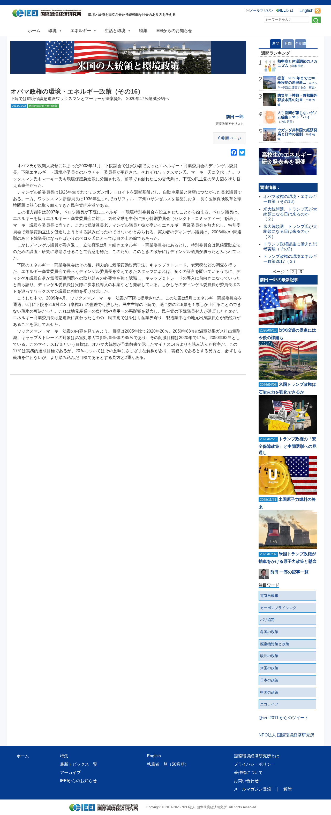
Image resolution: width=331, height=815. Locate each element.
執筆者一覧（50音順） (168, 764)
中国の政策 (269, 692)
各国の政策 (269, 632)
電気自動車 (269, 596)
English (306, 10)
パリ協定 (267, 620)
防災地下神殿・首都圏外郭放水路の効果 (297, 97)
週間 (275, 43)
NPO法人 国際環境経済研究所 (286, 735)
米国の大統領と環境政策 (43, 105)
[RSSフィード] (317, 10)
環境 (52, 30)
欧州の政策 (269, 656)
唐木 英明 (297, 65)
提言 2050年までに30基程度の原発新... (296, 80)
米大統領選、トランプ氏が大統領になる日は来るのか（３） (290, 231)
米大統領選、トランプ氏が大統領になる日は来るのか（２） (290, 214)
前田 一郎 (235, 116)
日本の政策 (269, 680)
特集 (143, 30)
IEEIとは (287, 10)
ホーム (34, 30)
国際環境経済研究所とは (256, 756)
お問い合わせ (246, 781)
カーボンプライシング (278, 608)
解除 (287, 789)
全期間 (300, 43)
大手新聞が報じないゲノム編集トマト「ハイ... (297, 115)
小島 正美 (286, 121)
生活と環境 (115, 30)
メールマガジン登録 (252, 789)
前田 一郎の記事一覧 (289, 572)
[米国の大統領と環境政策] (128, 57)
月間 (288, 43)
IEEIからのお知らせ (173, 30)
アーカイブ (70, 772)
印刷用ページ (229, 138)
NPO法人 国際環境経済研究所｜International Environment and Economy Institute (48, 14)
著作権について (248, 772)
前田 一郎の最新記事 (279, 280)
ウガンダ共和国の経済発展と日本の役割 (297, 132)
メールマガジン (261, 10)
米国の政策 (269, 668)
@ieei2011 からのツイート (284, 718)
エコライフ (269, 704)
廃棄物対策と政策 (274, 644)
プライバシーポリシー (254, 764)
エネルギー (80, 30)
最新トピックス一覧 (78, 764)
